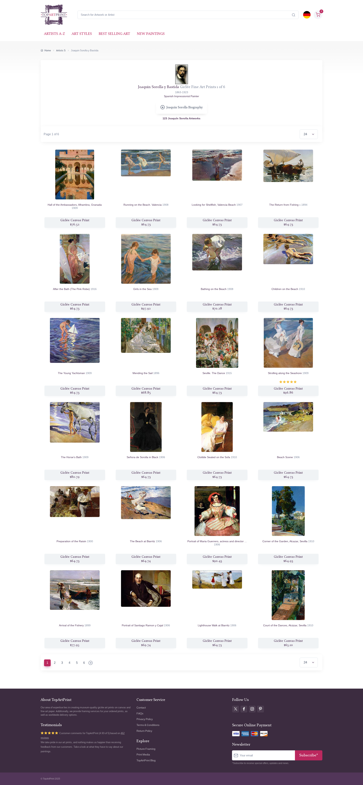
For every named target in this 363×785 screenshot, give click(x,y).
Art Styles (82, 34)
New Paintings (151, 34)
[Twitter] (235, 709)
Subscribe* (308, 755)
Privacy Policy (145, 719)
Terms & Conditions (148, 725)
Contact (141, 707)
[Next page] (90, 663)
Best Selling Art (114, 34)
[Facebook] (243, 709)
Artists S (61, 50)
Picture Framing (146, 749)
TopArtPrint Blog (146, 760)
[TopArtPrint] (54, 14)
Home (47, 50)
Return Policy (144, 731)
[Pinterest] (260, 709)
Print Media (143, 754)
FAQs (140, 713)
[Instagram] (252, 709)
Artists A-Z (54, 34)
